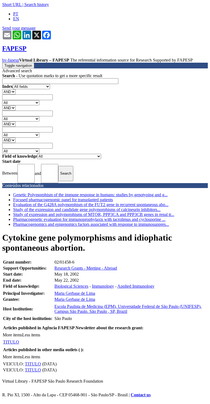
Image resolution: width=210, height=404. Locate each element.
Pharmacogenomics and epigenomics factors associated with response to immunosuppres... (91, 224)
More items (12, 335)
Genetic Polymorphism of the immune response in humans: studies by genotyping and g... (90, 194)
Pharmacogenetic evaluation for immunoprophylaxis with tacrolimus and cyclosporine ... (89, 219)
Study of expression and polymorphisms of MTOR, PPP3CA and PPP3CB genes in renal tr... (93, 214)
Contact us (141, 395)
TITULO (11, 342)
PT (15, 13)
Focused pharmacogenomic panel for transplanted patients (63, 199)
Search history (36, 4)
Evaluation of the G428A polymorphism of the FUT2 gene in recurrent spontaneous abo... (90, 204)
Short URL (11, 4)
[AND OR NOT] (9, 91)
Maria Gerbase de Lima (74, 293)
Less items (31, 335)
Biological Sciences (71, 286)
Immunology (103, 286)
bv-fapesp (10, 60)
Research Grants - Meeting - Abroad (85, 268)
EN (16, 18)
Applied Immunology (135, 286)
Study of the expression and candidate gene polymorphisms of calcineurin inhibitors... (87, 209)
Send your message (19, 28)
